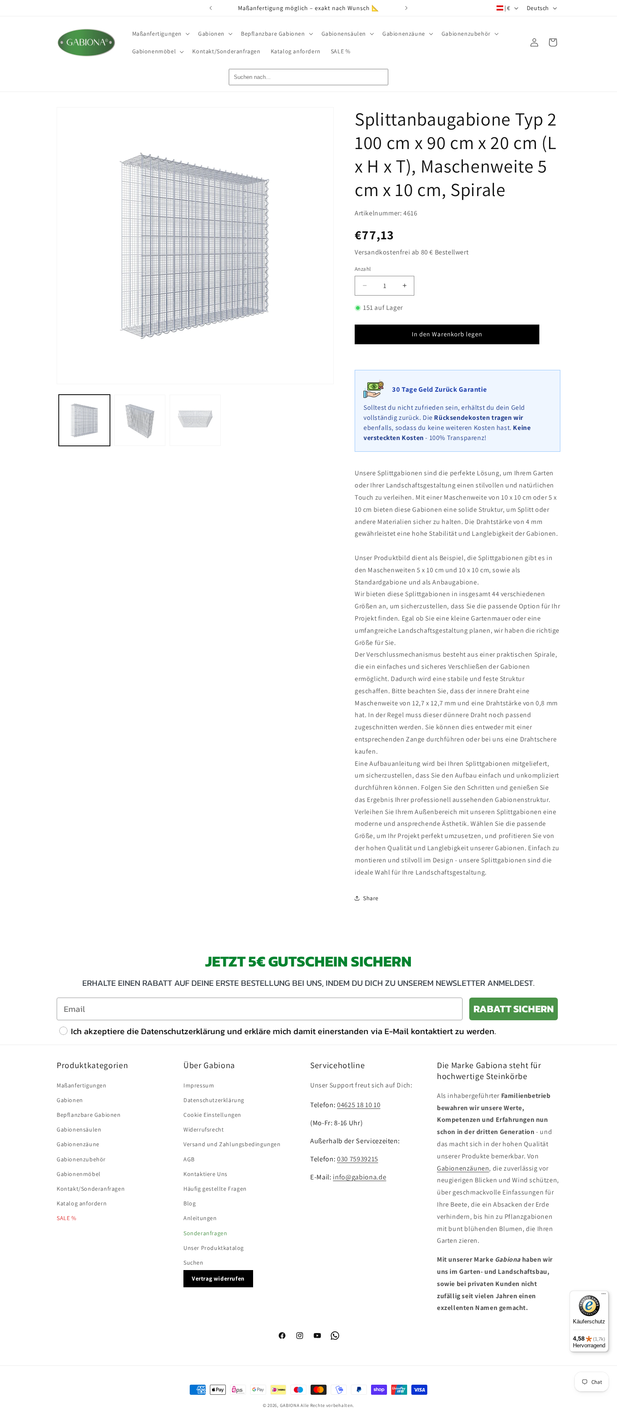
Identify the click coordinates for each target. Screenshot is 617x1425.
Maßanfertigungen (82, 1085)
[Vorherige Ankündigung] (210, 8)
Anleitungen (200, 1218)
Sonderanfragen (205, 1233)
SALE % (66, 1218)
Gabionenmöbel (79, 1174)
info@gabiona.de (359, 1176)
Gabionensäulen (79, 1129)
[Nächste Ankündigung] (406, 8)
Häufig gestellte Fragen (215, 1188)
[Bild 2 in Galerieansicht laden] (139, 420)
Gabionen (70, 1100)
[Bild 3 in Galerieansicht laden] (195, 420)
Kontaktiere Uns (205, 1174)
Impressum (198, 1085)
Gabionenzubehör (81, 1159)
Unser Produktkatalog (213, 1248)
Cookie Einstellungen (212, 1115)
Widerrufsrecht (203, 1129)
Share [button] (371, 898)
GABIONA (290, 1405)
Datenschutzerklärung (213, 1100)
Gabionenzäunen (463, 1168)
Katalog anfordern (82, 1203)
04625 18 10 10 (358, 1104)
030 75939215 (357, 1158)
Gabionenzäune (78, 1144)
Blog (189, 1203)
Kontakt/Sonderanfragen (91, 1188)
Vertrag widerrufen (218, 1278)
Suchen (193, 1262)
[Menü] (604, 1296)
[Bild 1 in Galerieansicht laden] (84, 420)
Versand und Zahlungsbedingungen (232, 1144)
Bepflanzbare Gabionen (89, 1115)
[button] (160, 33)
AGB (189, 1159)
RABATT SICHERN (513, 1008)
